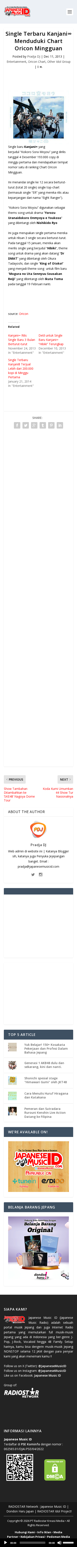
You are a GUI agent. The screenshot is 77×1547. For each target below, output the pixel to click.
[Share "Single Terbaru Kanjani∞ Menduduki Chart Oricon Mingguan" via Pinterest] (51, 425)
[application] (38, 1542)
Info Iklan (44, 1532)
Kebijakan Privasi (33, 1537)
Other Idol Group (59, 62)
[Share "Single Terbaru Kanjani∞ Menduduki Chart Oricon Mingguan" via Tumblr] (42, 425)
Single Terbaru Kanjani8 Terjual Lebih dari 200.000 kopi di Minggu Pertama (20, 368)
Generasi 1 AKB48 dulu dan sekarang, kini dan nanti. (44, 1065)
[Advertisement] (40, 77)
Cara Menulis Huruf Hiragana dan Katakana (46, 1095)
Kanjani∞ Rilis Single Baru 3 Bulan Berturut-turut (21, 339)
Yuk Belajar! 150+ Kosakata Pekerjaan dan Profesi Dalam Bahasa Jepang (46, 1048)
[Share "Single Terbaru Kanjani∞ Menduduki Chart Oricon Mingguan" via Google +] (34, 425)
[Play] (5, 1543)
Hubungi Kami (25, 1532)
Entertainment (16, 62)
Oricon (23, 314)
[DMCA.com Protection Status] (55, 1480)
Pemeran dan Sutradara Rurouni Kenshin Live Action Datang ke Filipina (45, 1112)
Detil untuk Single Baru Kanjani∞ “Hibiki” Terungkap (51, 339)
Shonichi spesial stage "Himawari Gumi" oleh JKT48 (45, 1080)
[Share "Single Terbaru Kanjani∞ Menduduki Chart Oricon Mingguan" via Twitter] (25, 425)
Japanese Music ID (53, 1506)
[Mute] (59, 1543)
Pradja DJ (33, 56)
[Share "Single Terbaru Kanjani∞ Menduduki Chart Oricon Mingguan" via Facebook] (17, 425)
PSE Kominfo (30, 1444)
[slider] (69, 1542)
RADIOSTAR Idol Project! (54, 1511)
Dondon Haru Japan (20, 1511)
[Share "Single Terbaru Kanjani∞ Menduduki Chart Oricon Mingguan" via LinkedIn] (60, 425)
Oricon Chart (37, 62)
